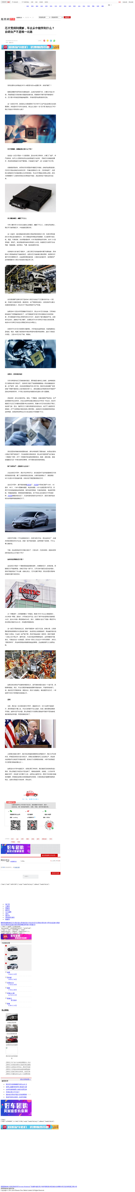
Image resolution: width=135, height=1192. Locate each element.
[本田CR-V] (12, 957)
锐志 (40, 923)
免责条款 (53, 1186)
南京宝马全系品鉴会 (12, 1057)
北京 (8, 2)
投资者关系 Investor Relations (20, 1186)
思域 (22, 923)
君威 (5, 923)
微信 (28, 2)
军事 (88, 6)
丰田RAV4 (10, 983)
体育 (46, 6)
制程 (27, 839)
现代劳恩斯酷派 (20, 924)
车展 (32, 2)
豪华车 (7, 910)
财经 (37, 6)
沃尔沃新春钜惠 (12, 1033)
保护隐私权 (45, 1186)
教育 (74, 6)
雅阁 (2, 923)
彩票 (98, 6)
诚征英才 (39, 1186)
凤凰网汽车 (6, 19)
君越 (58, 923)
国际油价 (44, 839)
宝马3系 (13, 923)
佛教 (102, 6)
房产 (60, 6)
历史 (84, 6)
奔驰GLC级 (11, 993)
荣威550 (32, 924)
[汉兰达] (12, 949)
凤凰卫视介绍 (72, 1186)
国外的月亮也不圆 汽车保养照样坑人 (16, 1094)
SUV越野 (8, 912)
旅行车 (7, 915)
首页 (28, 6)
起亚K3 (18, 923)
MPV (7, 914)
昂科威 (9, 977)
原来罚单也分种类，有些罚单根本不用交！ (16, 1097)
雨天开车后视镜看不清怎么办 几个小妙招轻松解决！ (16, 1084)
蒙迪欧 (9, 923)
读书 (70, 6)
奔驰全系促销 (11, 1022)
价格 (33, 839)
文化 (79, 6)
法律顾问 (59, 1186)
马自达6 (31, 923)
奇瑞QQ (27, 924)
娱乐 (42, 6)
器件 (38, 839)
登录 (120, 2)
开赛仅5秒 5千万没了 (13, 1092)
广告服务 (33, 1186)
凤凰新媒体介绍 (6, 1186)
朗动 (7, 924)
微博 (25, 2)
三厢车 (7, 906)
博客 (93, 6)
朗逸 (8, 1003)
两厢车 (7, 908)
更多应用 (16, 2)
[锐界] (12, 966)
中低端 (13, 842)
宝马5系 (36, 923)
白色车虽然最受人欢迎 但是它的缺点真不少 (16, 1089)
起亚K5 (26, 923)
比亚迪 (29, 484)
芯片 (12, 839)
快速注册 (125, 2)
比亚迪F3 (54, 923)
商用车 (46, 2)
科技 (65, 6)
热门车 (7, 904)
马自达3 (3, 924)
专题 (36, 2)
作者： (8, 861)
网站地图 (131, 2)
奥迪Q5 (9, 998)
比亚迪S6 (12, 924)
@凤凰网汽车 (13, 861)
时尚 (51, 6)
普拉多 (44, 923)
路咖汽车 (11, 42)
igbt (17, 839)
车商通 (41, 2)
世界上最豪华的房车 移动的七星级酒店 (16, 1087)
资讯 (32, 6)
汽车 (56, 6)
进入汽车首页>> (25, 1079)
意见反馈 (65, 1186)
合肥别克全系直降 (12, 1045)
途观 (8, 972)
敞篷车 (7, 919)
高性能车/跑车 (10, 917)
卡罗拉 (48, 923)
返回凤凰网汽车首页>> (49, 855)
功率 (22, 839)
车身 (19, 842)
